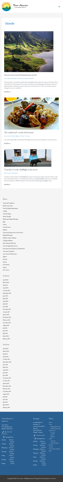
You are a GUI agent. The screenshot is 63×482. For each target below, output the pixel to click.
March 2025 (6, 282)
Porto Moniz (6, 265)
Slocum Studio (52, 478)
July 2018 (5, 304)
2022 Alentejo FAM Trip (9, 243)
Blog (4, 222)
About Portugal (7, 216)
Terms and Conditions (8, 203)
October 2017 (6, 312)
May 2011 (5, 333)
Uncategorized (26, 78)
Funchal (5, 259)
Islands (9, 78)
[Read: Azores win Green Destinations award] (28, 51)
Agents (5, 267)
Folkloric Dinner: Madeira (9, 238)
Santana (5, 262)
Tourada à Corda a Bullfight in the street (21, 169)
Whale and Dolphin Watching (10, 219)
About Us (53, 441)
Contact (51, 447)
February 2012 (6, 320)
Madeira (5, 230)
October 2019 (6, 290)
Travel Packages (7, 214)
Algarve (5, 256)
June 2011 (5, 331)
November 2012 (7, 317)
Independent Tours (55, 426)
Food (9, 136)
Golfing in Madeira (8, 240)
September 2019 (7, 293)
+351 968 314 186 (40, 435)
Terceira (9, 173)
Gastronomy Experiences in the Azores (13, 232)
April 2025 (5, 280)
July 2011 (5, 328)
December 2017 (7, 309)
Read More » (7, 92)
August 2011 (6, 325)
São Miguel (16, 136)
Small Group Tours (8, 206)
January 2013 (6, 314)
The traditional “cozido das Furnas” (19, 132)
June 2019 (5, 296)
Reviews (51, 445)
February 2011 (6, 339)
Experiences (52, 430)
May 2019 (5, 298)
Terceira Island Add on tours (10, 246)
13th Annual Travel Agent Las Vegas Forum (14, 248)
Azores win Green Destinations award (20, 75)
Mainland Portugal (7, 235)
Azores (5, 78)
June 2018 (5, 306)
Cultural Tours (6, 227)
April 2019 (5, 301)
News (5, 173)
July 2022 (5, 285)
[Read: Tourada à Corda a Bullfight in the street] (27, 157)
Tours (50, 424)
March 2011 (6, 336)
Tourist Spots (14, 78)
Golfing (5, 211)
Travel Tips (19, 78)
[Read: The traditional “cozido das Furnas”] (31, 113)
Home (50, 422)
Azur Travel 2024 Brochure (10, 254)
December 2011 (7, 323)
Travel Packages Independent (10, 208)
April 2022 (5, 288)
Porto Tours (6, 270)
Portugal (53, 433)
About (50, 439)
